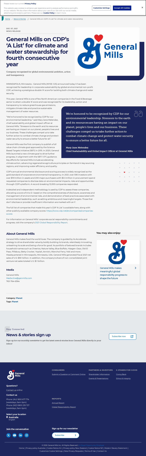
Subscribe (59, 435)
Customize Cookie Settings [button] (51, 451)
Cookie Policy (48, 13)
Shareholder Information (99, 374)
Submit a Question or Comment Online (68, 374)
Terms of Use (90, 451)
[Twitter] (8, 435)
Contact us (11, 390)
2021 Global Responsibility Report (51, 222)
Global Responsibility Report (64, 407)
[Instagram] (26, 435)
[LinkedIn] (20, 435)
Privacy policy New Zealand (75, 448)
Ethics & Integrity (123, 378)
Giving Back (121, 374)
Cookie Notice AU (54, 448)
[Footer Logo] (16, 374)
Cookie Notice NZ (95, 448)
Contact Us (102, 451)
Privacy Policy (30, 3)
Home (21, 448)
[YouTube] (14, 435)
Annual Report (58, 403)
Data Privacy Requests (73, 451)
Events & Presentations (98, 378)
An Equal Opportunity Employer (91, 445)
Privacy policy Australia (35, 448)
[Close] (142, 7)
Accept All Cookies (122, 8)
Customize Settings (101, 8)
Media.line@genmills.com (19, 278)
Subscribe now (119, 336)
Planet (19, 298)
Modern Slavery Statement (115, 448)
